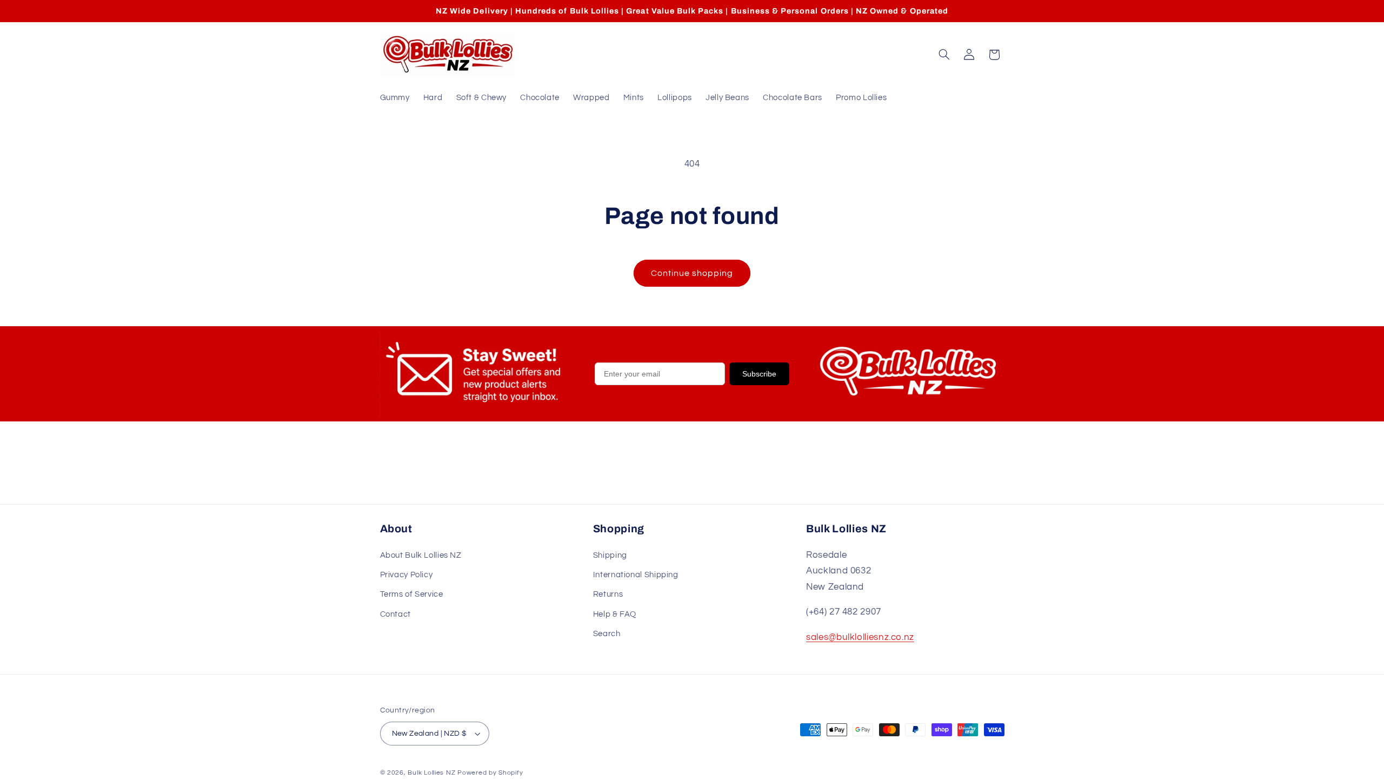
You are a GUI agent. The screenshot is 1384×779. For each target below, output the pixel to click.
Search (607, 634)
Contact (395, 614)
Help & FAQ (614, 614)
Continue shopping (692, 273)
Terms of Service (411, 594)
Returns (608, 594)
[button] (943, 54)
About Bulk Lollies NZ (421, 555)
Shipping (610, 555)
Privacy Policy (406, 575)
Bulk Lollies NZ (431, 773)
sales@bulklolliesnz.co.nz (860, 637)
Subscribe (759, 373)
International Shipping (635, 575)
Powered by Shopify (490, 773)
